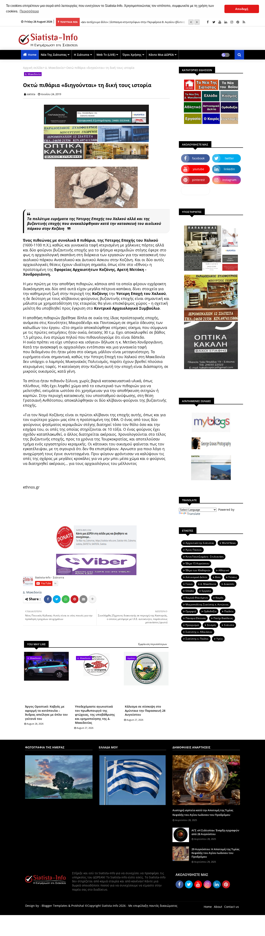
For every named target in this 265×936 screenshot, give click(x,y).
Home (32, 55)
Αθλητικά (223, 570)
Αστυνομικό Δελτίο (196, 577)
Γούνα (189, 584)
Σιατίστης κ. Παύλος (197, 638)
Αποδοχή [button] (241, 9)
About (218, 907)
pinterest (198, 180)
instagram (229, 180)
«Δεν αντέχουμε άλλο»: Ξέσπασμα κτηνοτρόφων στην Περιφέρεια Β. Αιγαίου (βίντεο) (133, 22)
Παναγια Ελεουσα (196, 618)
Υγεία (219, 638)
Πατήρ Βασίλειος (223, 618)
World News (229, 543)
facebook (198, 158)
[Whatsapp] (66, 599)
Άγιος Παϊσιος (194, 550)
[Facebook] (48, 599)
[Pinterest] (74, 599)
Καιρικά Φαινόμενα (197, 597)
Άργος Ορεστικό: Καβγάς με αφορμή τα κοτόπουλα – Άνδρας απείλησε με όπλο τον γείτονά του (46, 712)
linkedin (229, 169)
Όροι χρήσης (132, 55)
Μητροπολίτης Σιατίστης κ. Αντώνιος (207, 604)
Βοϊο (217, 577)
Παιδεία (228, 611)
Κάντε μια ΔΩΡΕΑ (161, 55)
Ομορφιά (191, 611)
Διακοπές (229, 584)
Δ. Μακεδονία (54, 68)
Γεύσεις (232, 577)
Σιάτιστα (229, 625)
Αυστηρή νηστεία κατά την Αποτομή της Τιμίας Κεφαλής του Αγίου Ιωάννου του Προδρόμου (202, 812)
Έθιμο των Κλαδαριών (198, 570)
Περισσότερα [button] (29, 11)
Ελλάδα (190, 591)
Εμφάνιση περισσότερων (152, 644)
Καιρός (219, 597)
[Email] (83, 599)
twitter (229, 158)
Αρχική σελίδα (33, 68)
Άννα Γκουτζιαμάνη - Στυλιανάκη (204, 556)
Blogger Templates (54, 906)
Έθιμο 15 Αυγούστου (197, 563)
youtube (198, 169)
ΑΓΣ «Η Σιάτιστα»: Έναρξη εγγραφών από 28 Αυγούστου (215, 832)
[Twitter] (57, 599)
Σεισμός (211, 625)
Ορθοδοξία (210, 611)
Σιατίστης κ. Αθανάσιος (199, 632)
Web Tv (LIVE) (105, 55)
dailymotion (195, 191)
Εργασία (206, 591)
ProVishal (77, 906)
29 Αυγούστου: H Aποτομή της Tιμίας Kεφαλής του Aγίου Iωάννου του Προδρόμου (215, 852)
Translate (193, 514)
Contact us (231, 907)
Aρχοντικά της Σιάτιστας (200, 543)
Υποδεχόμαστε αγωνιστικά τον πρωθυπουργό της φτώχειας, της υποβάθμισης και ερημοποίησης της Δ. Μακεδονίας (95, 714)
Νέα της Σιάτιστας (54, 55)
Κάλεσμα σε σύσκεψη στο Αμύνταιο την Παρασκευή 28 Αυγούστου (145, 710)
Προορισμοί (192, 625)
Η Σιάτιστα (81, 55)
